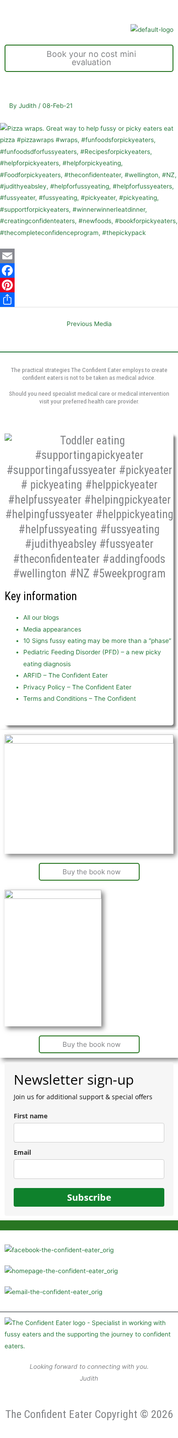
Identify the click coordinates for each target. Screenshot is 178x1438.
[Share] (89, 299)
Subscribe (89, 1197)
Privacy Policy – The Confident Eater (77, 687)
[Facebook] (89, 270)
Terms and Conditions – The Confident (79, 698)
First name (30, 1116)
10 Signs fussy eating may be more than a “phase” (97, 640)
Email (22, 1152)
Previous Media (89, 323)
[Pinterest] (89, 285)
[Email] (89, 256)
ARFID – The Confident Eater (65, 675)
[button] (88, 10)
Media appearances (52, 629)
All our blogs (41, 617)
